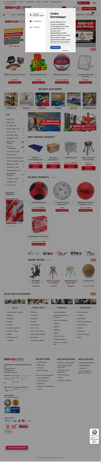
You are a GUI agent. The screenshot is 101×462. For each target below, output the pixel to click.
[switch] (94, 442)
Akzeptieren (65, 50)
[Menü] (98, 430)
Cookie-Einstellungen (36, 14)
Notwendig (35, 21)
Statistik (35, 27)
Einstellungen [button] (55, 47)
